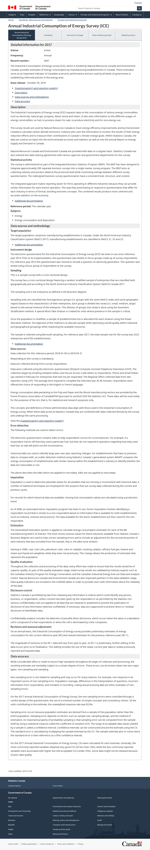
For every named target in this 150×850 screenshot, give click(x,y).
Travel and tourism (15, 816)
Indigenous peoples (105, 811)
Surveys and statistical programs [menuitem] (95, 14)
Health (10, 829)
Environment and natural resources (67, 806)
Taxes (10, 834)
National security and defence (64, 811)
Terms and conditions (65, 844)
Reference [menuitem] (43, 14)
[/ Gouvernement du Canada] (29, 8)
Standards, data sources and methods (36, 20)
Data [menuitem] (22, 14)
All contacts (12, 798)
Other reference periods (101, 35)
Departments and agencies (63, 798)
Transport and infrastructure (64, 825)
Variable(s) (48, 35)
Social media (13, 844)
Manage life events (104, 825)
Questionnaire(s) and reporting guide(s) (36, 88)
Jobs (9, 806)
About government (104, 798)
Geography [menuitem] (59, 14)
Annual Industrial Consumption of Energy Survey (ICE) (21, 35)
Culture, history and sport (63, 816)
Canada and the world (61, 829)
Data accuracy (22, 101)
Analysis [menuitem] (31, 14)
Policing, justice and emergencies (66, 820)
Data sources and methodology (32, 96)
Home (11, 20)
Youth (99, 820)
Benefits (11, 825)
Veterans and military (105, 816)
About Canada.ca (47, 844)
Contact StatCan (14, 786)
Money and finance (60, 834)
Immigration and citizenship (19, 811)
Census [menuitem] (71, 14)
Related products (128, 35)
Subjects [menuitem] (12, 14)
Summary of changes (75, 35)
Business (11, 820)
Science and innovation (106, 806)
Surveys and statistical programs (72, 20)
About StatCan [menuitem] (122, 14)
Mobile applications (29, 844)
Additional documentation (29, 200)
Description (21, 92)
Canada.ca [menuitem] (136, 14)
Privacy (80, 844)
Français (138, 2)
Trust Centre (58, 786)
